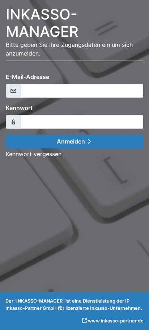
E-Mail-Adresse (27, 76)
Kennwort (19, 107)
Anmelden (71, 141)
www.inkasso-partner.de (116, 321)
